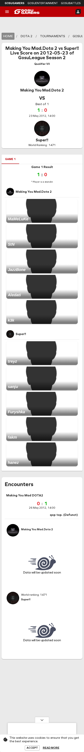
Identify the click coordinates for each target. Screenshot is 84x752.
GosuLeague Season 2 (42, 57)
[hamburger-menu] (7, 12)
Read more (51, 747)
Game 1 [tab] (10, 159)
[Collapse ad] (42, 720)
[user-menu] (78, 11)
